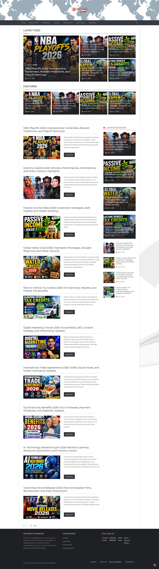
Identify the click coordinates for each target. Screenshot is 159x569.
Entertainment (68, 23)
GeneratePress (50, 563)
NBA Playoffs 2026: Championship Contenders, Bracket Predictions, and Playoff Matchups (47, 71)
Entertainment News (91, 41)
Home (23, 23)
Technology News (31, 457)
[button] (136, 22)
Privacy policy (129, 562)
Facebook (105, 538)
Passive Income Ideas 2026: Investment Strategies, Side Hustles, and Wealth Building (119, 174)
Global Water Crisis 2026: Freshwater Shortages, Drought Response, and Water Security (125, 275)
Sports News (80, 23)
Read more (69, 155)
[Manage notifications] (154, 564)
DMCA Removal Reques (127, 540)
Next (35, 526)
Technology (92, 23)
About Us (93, 562)
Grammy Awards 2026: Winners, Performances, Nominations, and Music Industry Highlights (124, 246)
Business (57, 23)
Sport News (66, 541)
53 (31, 526)
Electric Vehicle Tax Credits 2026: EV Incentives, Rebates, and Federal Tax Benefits (119, 229)
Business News (117, 41)
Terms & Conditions (115, 562)
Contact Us (103, 562)
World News (46, 23)
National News (34, 23)
